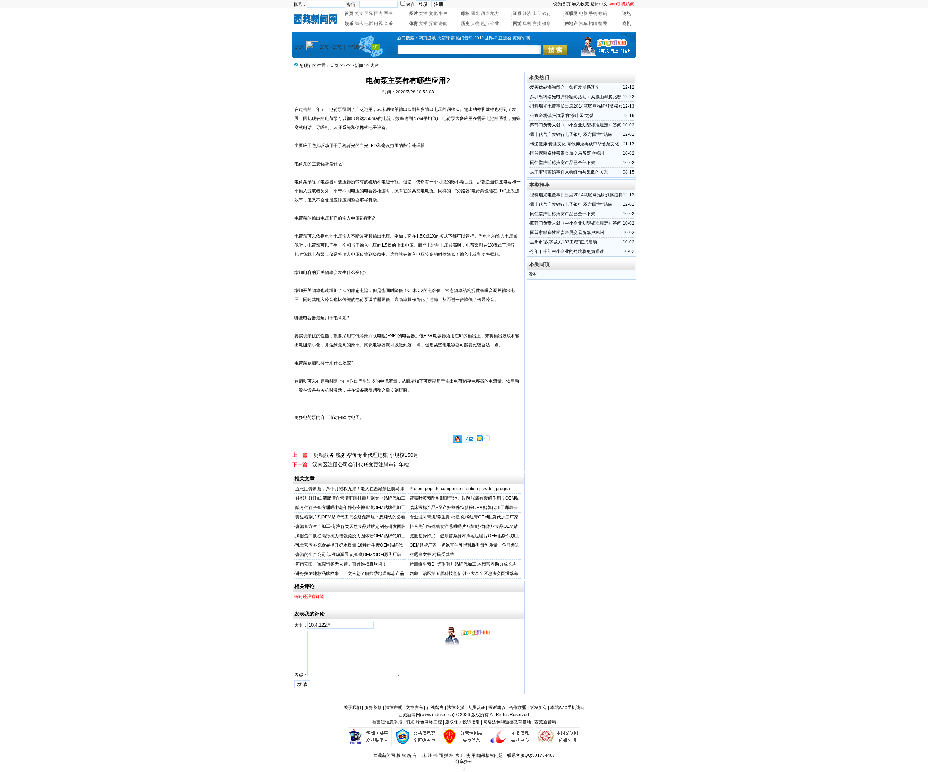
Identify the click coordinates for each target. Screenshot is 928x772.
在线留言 (435, 707)
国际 (368, 13)
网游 (517, 23)
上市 (537, 13)
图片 (413, 13)
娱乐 (349, 23)
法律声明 (393, 707)
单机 (527, 23)
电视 (378, 23)
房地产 (571, 23)
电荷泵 (335, 109)
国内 (378, 13)
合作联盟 (517, 707)
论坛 (626, 13)
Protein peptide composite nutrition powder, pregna (460, 488)
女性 (423, 13)
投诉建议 (497, 707)
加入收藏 (580, 4)
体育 (413, 23)
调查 (485, 13)
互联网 (571, 13)
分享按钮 (464, 761)
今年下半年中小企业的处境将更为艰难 (567, 251)
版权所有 (538, 707)
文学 (423, 23)
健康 (546, 23)
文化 (433, 13)
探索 (433, 23)
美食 (359, 13)
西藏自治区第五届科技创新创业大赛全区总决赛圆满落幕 (464, 573)
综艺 (359, 23)
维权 (465, 13)
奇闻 (443, 23)
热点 (485, 23)
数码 (602, 13)
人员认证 (476, 707)
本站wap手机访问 (567, 707)
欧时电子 (351, 417)
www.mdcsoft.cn (437, 714)
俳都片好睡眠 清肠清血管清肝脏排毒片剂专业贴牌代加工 (350, 498)
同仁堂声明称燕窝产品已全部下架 (562, 162)
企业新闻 (354, 65)
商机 (626, 23)
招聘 (593, 23)
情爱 (602, 23)
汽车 (583, 23)
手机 (593, 13)
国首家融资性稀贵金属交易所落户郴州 (567, 153)
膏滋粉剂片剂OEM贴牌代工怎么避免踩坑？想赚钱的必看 (350, 516)
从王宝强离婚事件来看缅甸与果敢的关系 (569, 172)
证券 (517, 13)
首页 (349, 13)
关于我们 (352, 707)
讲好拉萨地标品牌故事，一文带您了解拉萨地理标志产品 (349, 573)
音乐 (388, 23)
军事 (388, 13)
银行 (546, 13)
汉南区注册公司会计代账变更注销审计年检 (360, 464)
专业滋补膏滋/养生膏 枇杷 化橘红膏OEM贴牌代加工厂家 (464, 516)
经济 (527, 13)
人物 (475, 23)
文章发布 (414, 707)
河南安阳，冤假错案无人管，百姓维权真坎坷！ (341, 564)
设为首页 (562, 4)
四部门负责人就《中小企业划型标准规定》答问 (575, 125)
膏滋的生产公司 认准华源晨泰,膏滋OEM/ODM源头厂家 (348, 554)
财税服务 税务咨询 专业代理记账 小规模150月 (365, 455)
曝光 (475, 13)
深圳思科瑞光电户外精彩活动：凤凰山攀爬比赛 (575, 96)
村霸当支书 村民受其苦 (432, 554)
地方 (494, 13)
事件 (443, 13)
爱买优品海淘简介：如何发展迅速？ (565, 87)
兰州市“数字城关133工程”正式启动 (563, 242)
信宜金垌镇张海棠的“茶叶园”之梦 (562, 115)
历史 (465, 23)
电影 (368, 23)
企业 (494, 23)
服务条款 (373, 707)
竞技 (537, 23)
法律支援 (455, 707)
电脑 (583, 13)
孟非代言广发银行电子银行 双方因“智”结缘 (571, 134)
